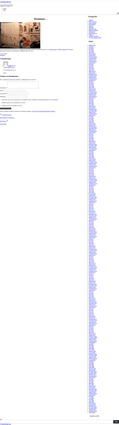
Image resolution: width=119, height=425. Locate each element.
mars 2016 (91, 227)
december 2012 (93, 284)
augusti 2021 (92, 132)
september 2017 (93, 201)
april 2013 (91, 278)
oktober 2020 (92, 147)
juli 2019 (91, 169)
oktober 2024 (92, 77)
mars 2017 (91, 210)
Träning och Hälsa (93, 36)
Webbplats (2, 96)
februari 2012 (92, 298)
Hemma (91, 26)
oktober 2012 (92, 287)
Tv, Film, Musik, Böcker (95, 37)
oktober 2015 (92, 234)
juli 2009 (91, 344)
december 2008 (93, 354)
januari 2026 (92, 55)
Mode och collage (93, 30)
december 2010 (93, 319)
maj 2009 (91, 347)
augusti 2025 (92, 62)
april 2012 (91, 296)
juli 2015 (91, 239)
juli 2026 (91, 46)
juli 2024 (91, 81)
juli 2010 (91, 326)
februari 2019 (92, 176)
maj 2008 (91, 364)
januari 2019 (92, 177)
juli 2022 (91, 116)
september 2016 (93, 218)
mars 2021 (91, 140)
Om (4, 10)
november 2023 (93, 93)
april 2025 (91, 68)
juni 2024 (91, 83)
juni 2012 (91, 293)
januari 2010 (92, 335)
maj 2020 (91, 154)
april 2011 (91, 313)
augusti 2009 (92, 342)
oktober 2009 (92, 339)
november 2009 (93, 338)
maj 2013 (91, 277)
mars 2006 (91, 402)
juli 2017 (91, 204)
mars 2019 (91, 175)
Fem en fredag (92, 23)
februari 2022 (92, 124)
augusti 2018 (92, 185)
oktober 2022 (92, 112)
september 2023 (93, 96)
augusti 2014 (92, 255)
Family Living (53, 49)
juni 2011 (91, 310)
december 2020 (93, 144)
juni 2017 (91, 205)
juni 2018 (91, 188)
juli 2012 (91, 291)
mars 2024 (91, 87)
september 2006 (93, 393)
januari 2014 (92, 265)
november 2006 (93, 390)
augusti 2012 (92, 290)
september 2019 (93, 166)
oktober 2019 (92, 164)
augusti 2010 (92, 325)
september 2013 (93, 271)
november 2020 (93, 145)
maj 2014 (91, 259)
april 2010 (91, 331)
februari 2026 (92, 54)
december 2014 (93, 249)
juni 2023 (91, 100)
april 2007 (91, 383)
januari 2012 (92, 300)
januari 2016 (92, 230)
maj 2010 (91, 329)
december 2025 (93, 56)
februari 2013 (92, 281)
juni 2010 (91, 328)
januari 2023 (92, 108)
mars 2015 (91, 245)
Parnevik (64, 49)
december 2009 (93, 336)
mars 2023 (91, 105)
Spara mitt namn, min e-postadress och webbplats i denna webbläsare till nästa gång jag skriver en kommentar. (30, 99)
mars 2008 (91, 367)
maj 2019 (91, 172)
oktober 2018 (92, 182)
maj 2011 (91, 312)
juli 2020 (91, 151)
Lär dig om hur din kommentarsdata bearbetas (43, 111)
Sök (1, 419)
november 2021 (93, 128)
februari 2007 (92, 386)
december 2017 (93, 196)
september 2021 (93, 131)
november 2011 (93, 303)
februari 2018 (92, 194)
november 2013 (93, 268)
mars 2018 (91, 192)
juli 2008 (91, 361)
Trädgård (91, 34)
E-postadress (3, 93)
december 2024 (93, 74)
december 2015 (93, 231)
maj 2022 (91, 119)
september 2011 (93, 306)
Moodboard (92, 32)
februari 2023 (92, 106)
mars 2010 (91, 332)
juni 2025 (91, 65)
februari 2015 (92, 246)
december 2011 (93, 301)
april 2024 (91, 86)
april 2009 (91, 348)
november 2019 (93, 163)
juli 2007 (91, 379)
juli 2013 (91, 274)
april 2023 (91, 103)
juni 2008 (91, 363)
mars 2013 (91, 280)
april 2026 (91, 51)
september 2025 (93, 61)
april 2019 (91, 173)
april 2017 (91, 208)
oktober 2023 (92, 94)
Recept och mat (93, 33)
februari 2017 (92, 211)
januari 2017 (92, 212)
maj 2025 (91, 67)
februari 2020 (92, 159)
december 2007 (93, 371)
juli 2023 (91, 99)
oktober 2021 (92, 129)
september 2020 (93, 148)
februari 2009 (92, 351)
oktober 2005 (92, 409)
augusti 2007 (92, 377)
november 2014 (93, 250)
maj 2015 (91, 242)
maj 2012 (91, 294)
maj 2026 (91, 49)
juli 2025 (91, 64)
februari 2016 (92, 229)
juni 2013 (91, 275)
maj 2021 (91, 137)
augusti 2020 (92, 150)
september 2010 (93, 323)
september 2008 (93, 358)
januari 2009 (92, 352)
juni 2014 (91, 258)
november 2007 (93, 373)
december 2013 (93, 266)
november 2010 (93, 320)
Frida (9, 65)
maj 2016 (91, 224)
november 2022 (93, 110)
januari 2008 (92, 370)
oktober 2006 (92, 392)
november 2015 (93, 233)
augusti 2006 (92, 395)
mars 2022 (91, 122)
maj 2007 (91, 382)
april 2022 (91, 121)
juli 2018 (91, 186)
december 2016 (93, 214)
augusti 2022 (92, 115)
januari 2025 (92, 73)
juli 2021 (91, 134)
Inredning (2, 55)
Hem (4, 8)
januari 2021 (92, 143)
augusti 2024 (92, 80)
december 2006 (93, 389)
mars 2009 (91, 349)
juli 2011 (91, 309)
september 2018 (93, 183)
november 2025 (93, 58)
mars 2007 (91, 384)
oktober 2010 (92, 322)
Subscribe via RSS (94, 416)
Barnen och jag (93, 21)
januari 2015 (92, 247)
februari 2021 (92, 141)
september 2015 (93, 236)
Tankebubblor (5, 2)
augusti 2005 (92, 412)
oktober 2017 (92, 199)
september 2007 (93, 376)
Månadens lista (92, 29)
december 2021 (93, 126)
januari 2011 (92, 317)
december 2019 (93, 161)
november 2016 (93, 215)
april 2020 (91, 156)
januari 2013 (92, 282)
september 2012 (93, 288)
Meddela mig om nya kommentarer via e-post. (13, 102)
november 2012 (93, 285)
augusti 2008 (92, 360)
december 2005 (93, 406)
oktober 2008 (92, 357)
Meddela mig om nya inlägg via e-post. (12, 105)
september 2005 (93, 411)
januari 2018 (92, 195)
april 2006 (91, 401)
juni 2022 (91, 118)
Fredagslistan (92, 24)
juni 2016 (91, 223)
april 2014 (91, 261)
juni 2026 (91, 48)
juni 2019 (91, 170)
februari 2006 (92, 403)
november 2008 (93, 355)
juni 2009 (91, 345)
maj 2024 (91, 84)
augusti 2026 (92, 45)
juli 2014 (91, 256)
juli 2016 (91, 221)
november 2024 (93, 75)
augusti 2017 (92, 202)
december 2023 (93, 91)
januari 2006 (92, 405)
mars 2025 (91, 70)
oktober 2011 (92, 304)
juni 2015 (91, 240)
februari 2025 (92, 71)
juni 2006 (91, 398)
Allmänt (91, 20)
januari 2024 (92, 90)
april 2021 (91, 138)
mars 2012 (91, 297)
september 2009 (93, 341)
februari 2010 (92, 333)
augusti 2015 (92, 237)
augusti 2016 (92, 220)
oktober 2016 (92, 217)
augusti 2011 (92, 307)
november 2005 (93, 408)
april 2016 (91, 226)
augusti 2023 (92, 97)
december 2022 (93, 109)
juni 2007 (91, 380)
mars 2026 (91, 52)
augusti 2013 (92, 272)
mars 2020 (91, 157)
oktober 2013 (92, 269)
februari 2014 (92, 263)
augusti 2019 (92, 167)
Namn (2, 90)
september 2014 (93, 253)
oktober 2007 (92, 374)
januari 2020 (92, 160)
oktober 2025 (92, 59)
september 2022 (93, 113)
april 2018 (91, 191)
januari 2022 (92, 125)
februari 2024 (92, 89)
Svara (4, 72)
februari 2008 (92, 368)
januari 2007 (92, 387)
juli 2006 (91, 396)
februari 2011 (92, 316)
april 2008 (91, 366)
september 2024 (93, 78)
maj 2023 (91, 102)
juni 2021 (91, 135)
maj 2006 (91, 399)
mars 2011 (91, 315)
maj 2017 (91, 207)
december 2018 (93, 179)
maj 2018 (91, 189)
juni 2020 (91, 153)
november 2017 (93, 198)
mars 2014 (91, 262)
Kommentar (3, 88)
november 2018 (93, 180)
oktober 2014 (92, 252)
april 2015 (91, 243)
